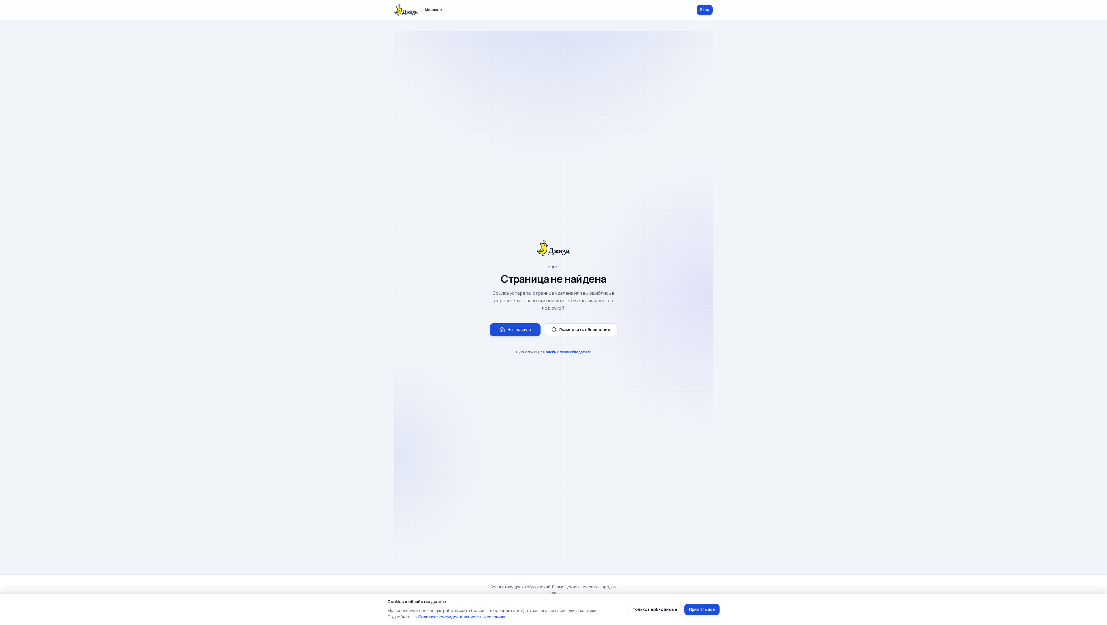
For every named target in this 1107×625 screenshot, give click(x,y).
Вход (704, 9)
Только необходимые (654, 609)
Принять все (702, 609)
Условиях (496, 617)
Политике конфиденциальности (450, 617)
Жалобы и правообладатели (567, 352)
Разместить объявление (584, 329)
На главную (519, 329)
